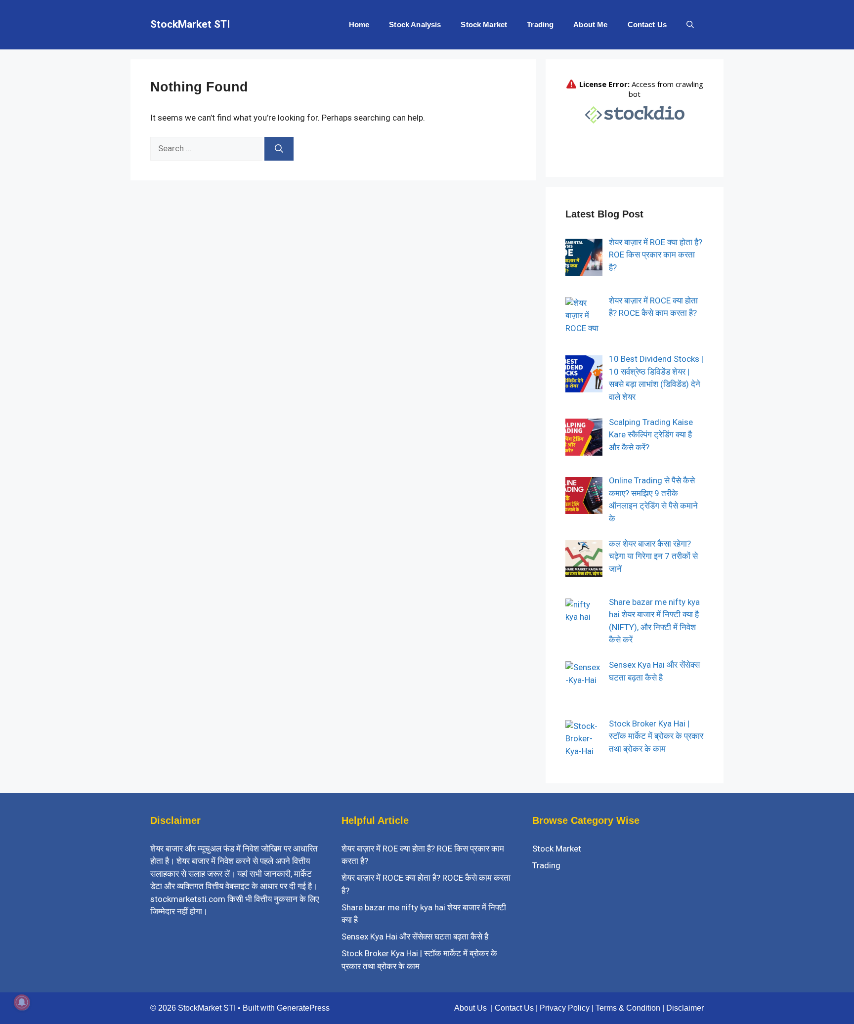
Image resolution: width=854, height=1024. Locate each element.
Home (359, 24)
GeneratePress (303, 1008)
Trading (540, 24)
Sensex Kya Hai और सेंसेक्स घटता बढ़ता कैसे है (415, 936)
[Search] (279, 149)
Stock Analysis (415, 24)
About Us (470, 1008)
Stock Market (484, 24)
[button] (690, 25)
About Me (590, 24)
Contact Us (647, 24)
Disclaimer (685, 1008)
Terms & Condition (628, 1008)
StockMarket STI (190, 24)
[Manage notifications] (22, 1002)
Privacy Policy (565, 1008)
